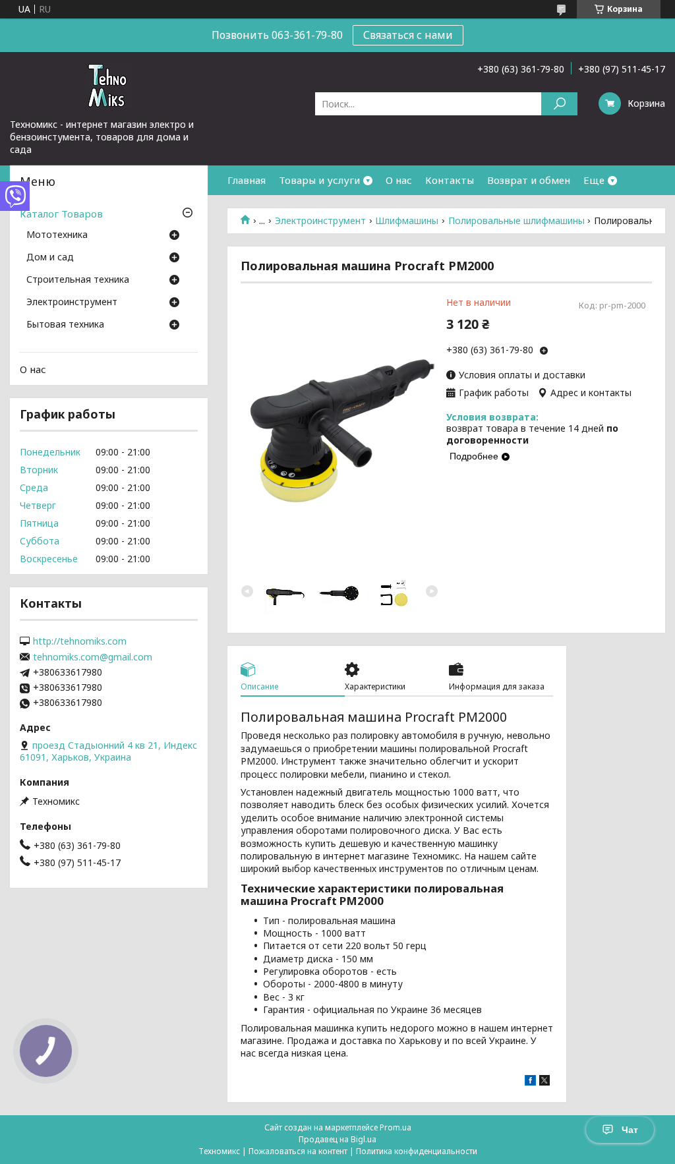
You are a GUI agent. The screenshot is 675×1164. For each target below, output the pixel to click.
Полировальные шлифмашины (516, 221)
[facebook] (530, 1082)
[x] (544, 1082)
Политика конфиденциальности (416, 1151)
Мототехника (57, 235)
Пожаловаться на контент (298, 1151)
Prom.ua (395, 1127)
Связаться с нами (408, 35)
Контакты (449, 180)
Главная (246, 180)
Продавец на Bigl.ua (337, 1139)
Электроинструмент (320, 221)
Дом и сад (50, 257)
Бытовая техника (65, 325)
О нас (399, 180)
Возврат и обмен (528, 180)
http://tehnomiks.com (80, 641)
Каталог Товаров (61, 213)
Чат (630, 1129)
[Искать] (559, 103)
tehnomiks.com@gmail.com (92, 657)
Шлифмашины (406, 221)
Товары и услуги (319, 180)
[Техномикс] (109, 85)
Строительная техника (77, 280)
